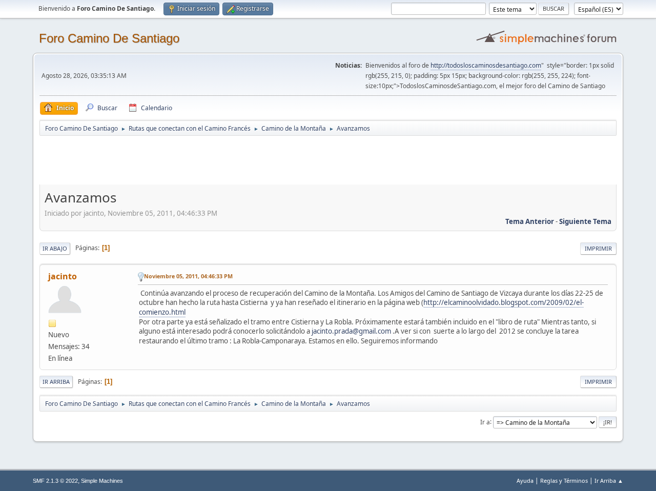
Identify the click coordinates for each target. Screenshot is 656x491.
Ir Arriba (56, 381)
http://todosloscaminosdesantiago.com (485, 65)
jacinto (62, 276)
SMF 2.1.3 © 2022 (55, 481)
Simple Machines (102, 481)
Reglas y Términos (564, 480)
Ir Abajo (55, 248)
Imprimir (598, 248)
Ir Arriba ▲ (608, 480)
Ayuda (525, 480)
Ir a (485, 421)
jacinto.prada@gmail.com (351, 331)
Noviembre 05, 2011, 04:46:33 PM (188, 276)
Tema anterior (529, 221)
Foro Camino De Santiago (109, 38)
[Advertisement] (219, 160)
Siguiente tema (585, 221)
